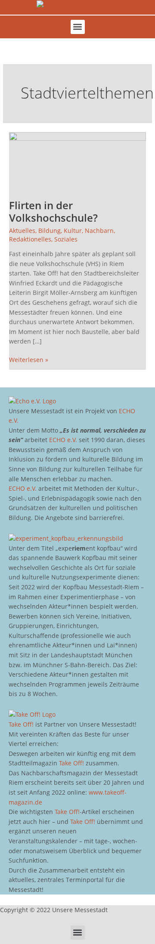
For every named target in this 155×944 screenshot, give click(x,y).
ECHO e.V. (63, 440)
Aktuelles (22, 230)
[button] (78, 27)
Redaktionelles (30, 239)
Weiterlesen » (28, 359)
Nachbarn (99, 230)
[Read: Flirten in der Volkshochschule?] (77, 160)
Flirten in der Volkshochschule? (53, 211)
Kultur (73, 230)
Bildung (49, 230)
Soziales (66, 239)
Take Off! (21, 724)
